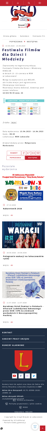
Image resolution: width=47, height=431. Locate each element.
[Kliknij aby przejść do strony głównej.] (18, 3)
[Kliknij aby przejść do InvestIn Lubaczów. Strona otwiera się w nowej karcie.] (24, 25)
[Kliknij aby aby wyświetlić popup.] (35, 426)
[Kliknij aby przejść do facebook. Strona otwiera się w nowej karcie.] (21, 375)
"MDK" (14, 123)
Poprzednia (16, 42)
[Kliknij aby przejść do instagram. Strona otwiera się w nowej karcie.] (27, 375)
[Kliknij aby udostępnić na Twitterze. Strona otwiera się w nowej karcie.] (28, 153)
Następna (32, 42)
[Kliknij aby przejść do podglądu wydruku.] (38, 153)
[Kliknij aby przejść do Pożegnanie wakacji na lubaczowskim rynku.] (23, 234)
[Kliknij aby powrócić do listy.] (24, 42)
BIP (40, 387)
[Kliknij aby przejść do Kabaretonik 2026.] (23, 187)
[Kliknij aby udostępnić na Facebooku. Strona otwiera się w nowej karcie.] (24, 153)
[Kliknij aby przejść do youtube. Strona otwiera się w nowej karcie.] (14, 375)
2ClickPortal (19, 420)
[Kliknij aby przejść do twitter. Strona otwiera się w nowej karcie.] (33, 375)
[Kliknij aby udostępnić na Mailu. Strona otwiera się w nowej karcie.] (33, 153)
